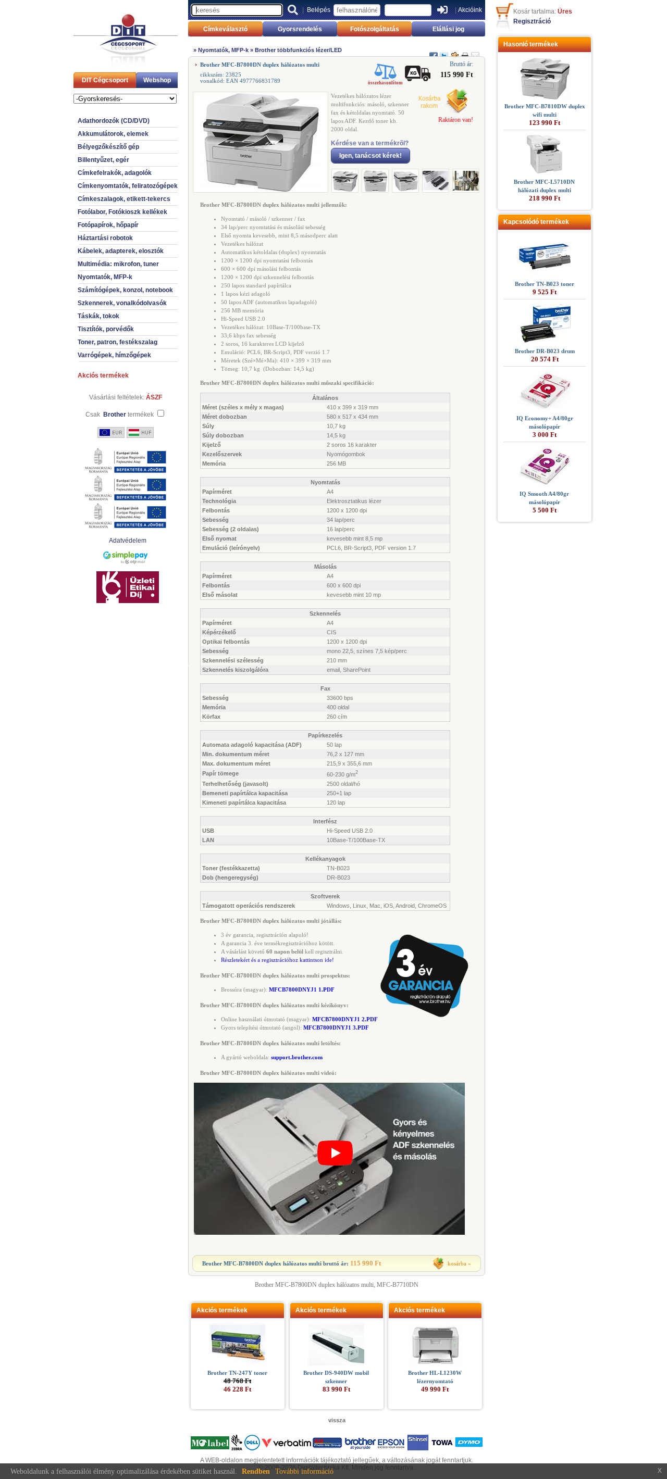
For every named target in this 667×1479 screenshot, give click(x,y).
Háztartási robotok (105, 238)
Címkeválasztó (225, 29)
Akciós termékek (103, 375)
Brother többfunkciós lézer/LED (298, 50)
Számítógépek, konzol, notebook (125, 290)
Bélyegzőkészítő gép (108, 147)
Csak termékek (119, 414)
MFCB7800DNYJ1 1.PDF (302, 989)
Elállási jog (448, 29)
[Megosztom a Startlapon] (454, 51)
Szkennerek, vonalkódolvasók (122, 303)
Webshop (157, 80)
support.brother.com (297, 1057)
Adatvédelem (127, 540)
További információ (304, 1471)
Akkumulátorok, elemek (113, 133)
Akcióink (470, 10)
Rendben (256, 1471)
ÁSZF (154, 397)
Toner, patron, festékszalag (117, 342)
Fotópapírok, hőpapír (108, 225)
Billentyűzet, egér (103, 160)
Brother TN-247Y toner (237, 1373)
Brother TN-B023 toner (544, 284)
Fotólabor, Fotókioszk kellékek (122, 212)
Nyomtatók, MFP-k (105, 277)
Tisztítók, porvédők (106, 329)
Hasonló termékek (530, 44)
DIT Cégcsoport (105, 80)
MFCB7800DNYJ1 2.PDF (345, 1019)
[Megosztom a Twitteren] (444, 51)
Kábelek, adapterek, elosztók (121, 251)
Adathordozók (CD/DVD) (114, 120)
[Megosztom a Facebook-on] (433, 51)
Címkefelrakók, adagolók (115, 173)
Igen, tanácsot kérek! (370, 155)
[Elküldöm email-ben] (475, 51)
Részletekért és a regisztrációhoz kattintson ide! (277, 960)
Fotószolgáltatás (374, 29)
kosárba (457, 1263)
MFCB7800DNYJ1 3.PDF (336, 1027)
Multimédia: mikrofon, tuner (118, 264)
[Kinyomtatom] (465, 51)
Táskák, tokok (98, 316)
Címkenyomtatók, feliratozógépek (128, 186)
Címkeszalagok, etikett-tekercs (124, 199)
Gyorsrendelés (300, 29)
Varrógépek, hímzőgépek (114, 355)
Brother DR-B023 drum (545, 351)
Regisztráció (532, 21)
